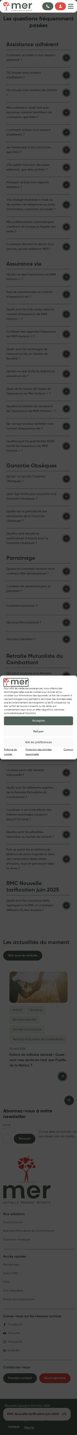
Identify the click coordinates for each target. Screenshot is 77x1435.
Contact (68, 749)
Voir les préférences (38, 742)
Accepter (38, 720)
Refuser (38, 731)
